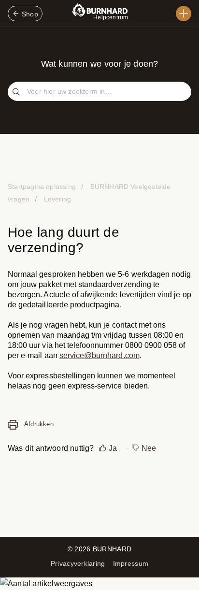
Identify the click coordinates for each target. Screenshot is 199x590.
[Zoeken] (17, 92)
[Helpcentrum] (183, 13)
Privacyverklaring (78, 563)
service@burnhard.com (99, 355)
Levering (56, 199)
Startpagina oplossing (43, 186)
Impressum (131, 563)
